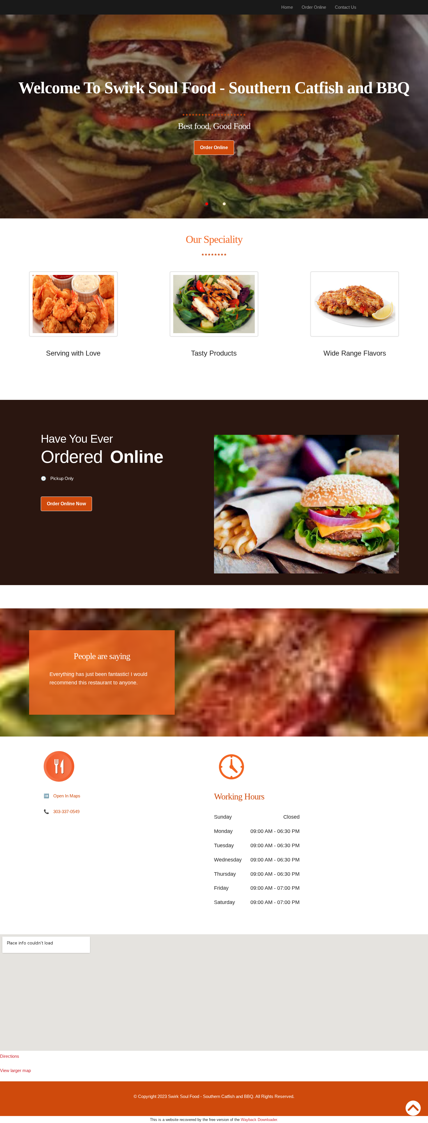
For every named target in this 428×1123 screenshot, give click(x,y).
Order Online (314, 7)
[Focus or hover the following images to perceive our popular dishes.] (73, 308)
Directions (9, 1056)
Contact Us (345, 7)
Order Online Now (66, 503)
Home (287, 7)
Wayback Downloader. (259, 1119)
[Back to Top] (413, 1108)
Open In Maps (66, 795)
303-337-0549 (66, 811)
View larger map (15, 1070)
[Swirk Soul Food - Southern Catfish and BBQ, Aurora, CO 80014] (214, 992)
